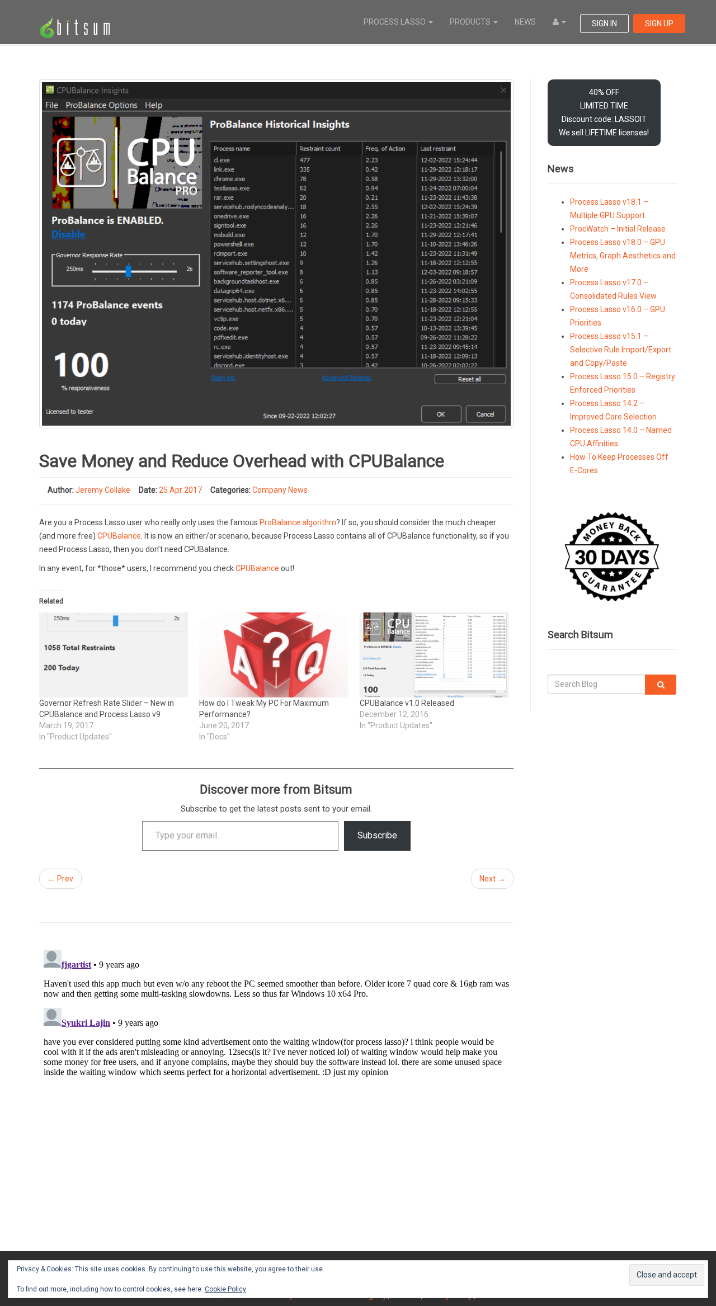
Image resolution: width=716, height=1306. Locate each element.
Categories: (230, 489)
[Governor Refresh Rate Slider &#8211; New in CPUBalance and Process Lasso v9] (113, 654)
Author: (61, 489)
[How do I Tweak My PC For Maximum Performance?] (273, 654)
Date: (148, 489)
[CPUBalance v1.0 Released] (434, 654)
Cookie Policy (225, 1289)
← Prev (60, 878)
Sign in (604, 23)
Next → (492, 878)
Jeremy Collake (103, 489)
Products (471, 21)
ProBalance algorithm (298, 522)
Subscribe (377, 835)
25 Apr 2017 (180, 489)
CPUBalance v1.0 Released (407, 703)
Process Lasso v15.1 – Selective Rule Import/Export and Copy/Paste (620, 349)
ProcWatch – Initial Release (618, 228)
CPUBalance (119, 535)
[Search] (660, 685)
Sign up (659, 23)
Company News (280, 489)
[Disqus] (276, 1085)
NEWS (525, 21)
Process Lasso (395, 21)
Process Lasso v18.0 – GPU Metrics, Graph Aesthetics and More (623, 256)
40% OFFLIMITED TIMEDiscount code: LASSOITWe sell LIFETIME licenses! (604, 112)
